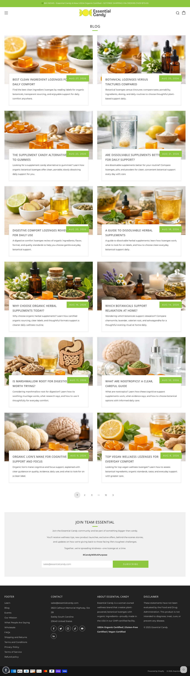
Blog (7, 607)
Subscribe (130, 564)
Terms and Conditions (15, 642)
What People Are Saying (17, 622)
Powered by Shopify (156, 671)
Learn (7, 603)
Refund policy (11, 657)
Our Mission (10, 617)
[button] (6, 670)
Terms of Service (13, 652)
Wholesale (9, 627)
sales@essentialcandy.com (65, 603)
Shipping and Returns (15, 637)
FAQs (7, 632)
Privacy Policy (11, 647)
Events (7, 612)
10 (106, 495)
